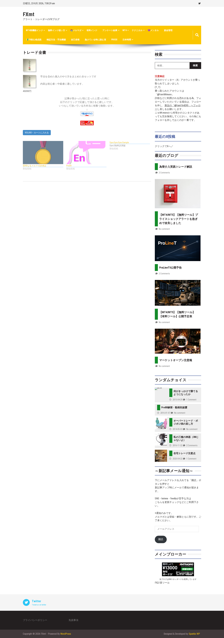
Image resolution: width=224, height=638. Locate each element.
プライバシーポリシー (35, 620)
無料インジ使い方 (56, 30)
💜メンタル (153, 30)
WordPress (65, 633)
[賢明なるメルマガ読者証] (43, 152)
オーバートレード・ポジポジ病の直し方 (186, 422)
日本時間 (127, 39)
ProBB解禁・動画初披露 (174, 407)
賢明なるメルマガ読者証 (34, 165)
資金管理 (168, 30)
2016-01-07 (165, 413)
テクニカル (137, 30)
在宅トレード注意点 (185, 453)
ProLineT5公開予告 (170, 267)
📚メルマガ (75, 30)
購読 (160, 539)
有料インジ (92, 30)
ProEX (114, 39)
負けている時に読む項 (95, 39)
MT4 (125, 30)
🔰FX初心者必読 (33, 39)
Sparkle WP (194, 633)
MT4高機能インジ (34, 30)
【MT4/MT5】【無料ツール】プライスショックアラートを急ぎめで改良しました (178, 219)
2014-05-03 (177, 429)
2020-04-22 (177, 458)
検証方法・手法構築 (56, 39)
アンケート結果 (109, 30)
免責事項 (73, 620)
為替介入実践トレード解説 (175, 166)
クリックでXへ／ (164, 146)
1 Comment (191, 399)
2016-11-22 (177, 445)
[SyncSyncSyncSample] (131, 145)
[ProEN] (86, 152)
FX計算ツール (162, 582)
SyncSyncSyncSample (119, 142)
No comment (164, 229)
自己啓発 (75, 39)
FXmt (28, 14)
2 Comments (164, 172)
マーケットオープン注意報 (175, 360)
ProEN (68, 165)
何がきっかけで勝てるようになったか (186, 393)
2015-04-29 (177, 399)
